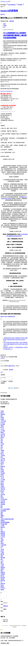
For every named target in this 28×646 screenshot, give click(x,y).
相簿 (4, 23)
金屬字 (2, 543)
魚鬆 (2, 439)
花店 (2, 530)
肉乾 (2, 447)
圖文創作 (11, 369)
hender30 (3, 358)
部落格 (5, 25)
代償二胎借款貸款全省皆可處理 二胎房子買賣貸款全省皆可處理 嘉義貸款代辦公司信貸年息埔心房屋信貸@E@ (15, 344)
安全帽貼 (3, 424)
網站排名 (3, 527)
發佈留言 (3, 383)
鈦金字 (2, 551)
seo (1, 582)
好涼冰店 (3, 422)
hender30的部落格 (9, 10)
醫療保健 (12, 21)
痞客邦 (10, 365)
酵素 (2, 496)
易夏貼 (2, 425)
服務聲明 (14, 627)
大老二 (2, 561)
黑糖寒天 (3, 520)
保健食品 (3, 487)
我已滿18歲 (3, 643)
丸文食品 (3, 434)
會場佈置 (3, 535)
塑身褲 (2, 586)
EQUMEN (3, 588)
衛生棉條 (3, 577)
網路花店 (3, 531)
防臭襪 (2, 419)
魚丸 (2, 448)
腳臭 (2, 416)
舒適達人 (3, 579)
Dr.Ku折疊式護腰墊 (5, 509)
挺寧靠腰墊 (3, 510)
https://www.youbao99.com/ (7, 91)
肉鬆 (2, 440)
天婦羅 (2, 450)
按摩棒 (2, 569)
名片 (4, 27)
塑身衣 (2, 585)
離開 (8, 643)
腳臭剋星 (3, 414)
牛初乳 (2, 492)
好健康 (2, 486)
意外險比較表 (4, 499)
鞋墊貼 (2, 432)
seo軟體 (2, 525)
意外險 (2, 497)
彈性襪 (2, 554)
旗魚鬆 (2, 437)
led (1, 547)
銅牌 (2, 541)
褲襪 (2, 556)
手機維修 (3, 574)
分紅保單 (3, 501)
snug (2, 465)
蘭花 (2, 507)
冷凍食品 (3, 455)
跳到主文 (3, 14)
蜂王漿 (2, 491)
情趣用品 (3, 567)
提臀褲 (2, 589)
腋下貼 (2, 427)
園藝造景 (3, 502)
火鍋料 (2, 452)
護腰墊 (2, 515)
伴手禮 (2, 444)
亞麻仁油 (3, 489)
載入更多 (3, 374)
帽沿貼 (2, 412)
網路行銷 (3, 580)
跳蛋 (2, 570)
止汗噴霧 (3, 430)
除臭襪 (2, 417)
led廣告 (2, 549)
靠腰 (2, 512)
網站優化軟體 (4, 524)
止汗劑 (2, 429)
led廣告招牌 (3, 545)
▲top (2, 372)
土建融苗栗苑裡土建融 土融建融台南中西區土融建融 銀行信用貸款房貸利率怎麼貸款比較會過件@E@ (15, 339)
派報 (2, 538)
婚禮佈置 (3, 533)
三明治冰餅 (3, 421)
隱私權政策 (24, 625)
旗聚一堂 (3, 435)
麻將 (2, 559)
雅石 (2, 506)
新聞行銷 (3, 583)
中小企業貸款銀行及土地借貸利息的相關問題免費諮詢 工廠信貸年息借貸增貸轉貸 (15, 35)
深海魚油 (3, 494)
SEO (2, 528)
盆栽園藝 (3, 504)
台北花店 (3, 536)
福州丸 (2, 453)
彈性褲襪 (3, 557)
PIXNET (6, 625)
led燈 (2, 546)
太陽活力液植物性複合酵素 (7, 519)
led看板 (2, 552)
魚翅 (2, 457)
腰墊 (2, 514)
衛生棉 (2, 575)
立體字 (2, 540)
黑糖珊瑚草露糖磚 (5, 522)
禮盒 (2, 442)
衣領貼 (2, 411)
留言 (13, 365)
